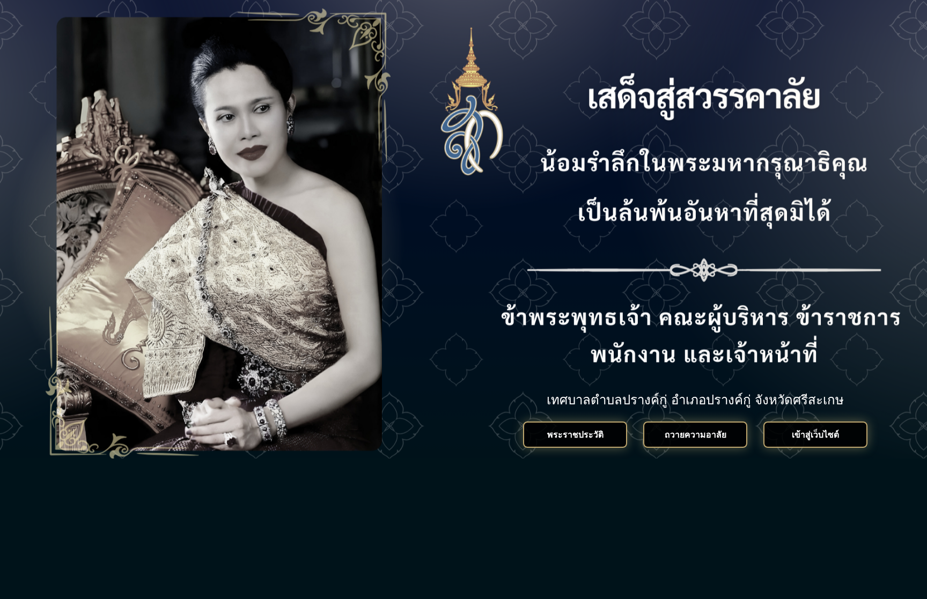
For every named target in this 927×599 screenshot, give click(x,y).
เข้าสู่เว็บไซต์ (815, 434)
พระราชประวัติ (575, 434)
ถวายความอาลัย (695, 434)
